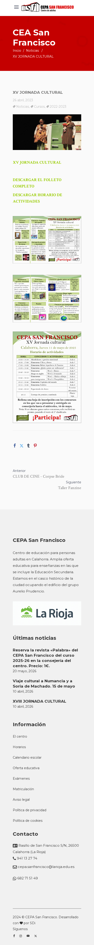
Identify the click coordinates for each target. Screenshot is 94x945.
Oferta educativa (26, 768)
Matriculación (23, 789)
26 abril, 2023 (23, 100)
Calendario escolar (27, 757)
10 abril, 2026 (23, 691)
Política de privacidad (29, 810)
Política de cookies (27, 821)
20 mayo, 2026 (24, 671)
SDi (32, 923)
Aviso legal (21, 800)
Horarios (19, 747)
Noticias (32, 50)
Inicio (17, 50)
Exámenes (21, 778)
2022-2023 (58, 106)
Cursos (39, 106)
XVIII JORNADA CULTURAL (39, 701)
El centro (20, 736)
